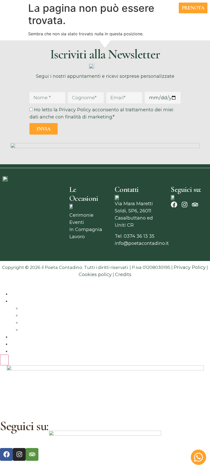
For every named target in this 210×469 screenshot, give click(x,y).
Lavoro (28, 329)
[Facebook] (15, 7)
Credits (123, 274)
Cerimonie (32, 308)
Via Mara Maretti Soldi (25, 389)
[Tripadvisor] (34, 7)
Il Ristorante (24, 294)
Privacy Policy (190, 267)
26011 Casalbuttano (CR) (27, 396)
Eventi (27, 315)
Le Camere (22, 344)
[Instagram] (24, 7)
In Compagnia (36, 322)
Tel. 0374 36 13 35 (134, 236)
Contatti (19, 351)
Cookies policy (95, 274)
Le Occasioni (24, 301)
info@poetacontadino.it (142, 243)
